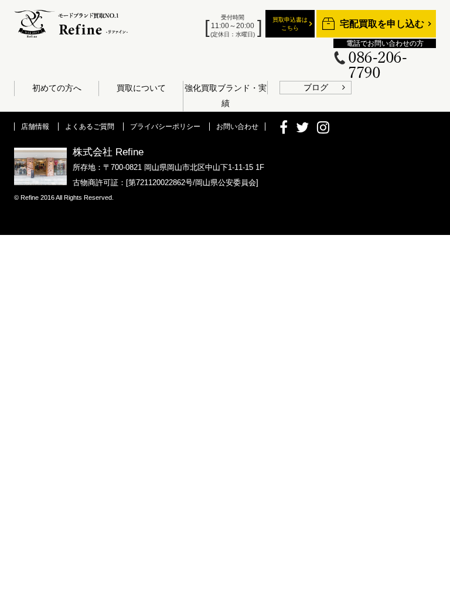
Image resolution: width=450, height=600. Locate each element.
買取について (141, 88)
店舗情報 (35, 126)
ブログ (316, 87)
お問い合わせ (237, 126)
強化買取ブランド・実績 (226, 95)
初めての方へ (56, 88)
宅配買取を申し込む (382, 24)
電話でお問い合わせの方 (385, 43)
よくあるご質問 (89, 126)
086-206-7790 (377, 65)
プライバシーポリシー (165, 126)
